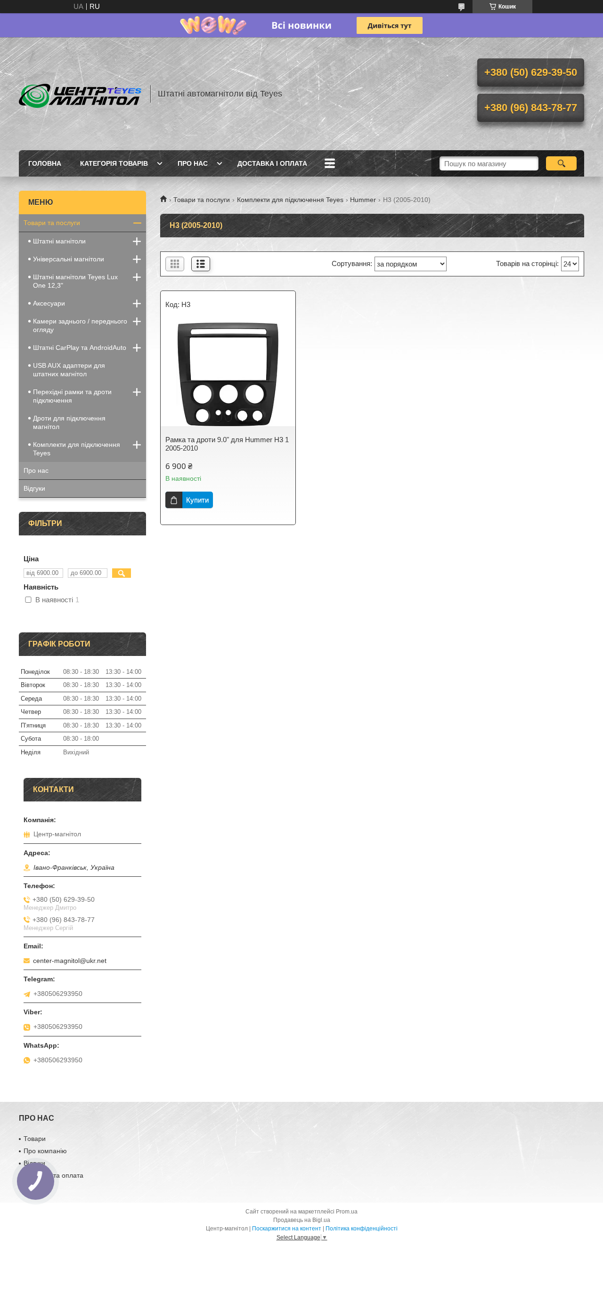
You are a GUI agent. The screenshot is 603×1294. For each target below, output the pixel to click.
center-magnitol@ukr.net (69, 960)
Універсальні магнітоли (68, 259)
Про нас (193, 163)
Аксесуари (49, 303)
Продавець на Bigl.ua (301, 1220)
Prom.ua (347, 1211)
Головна (44, 163)
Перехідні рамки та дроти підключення (72, 396)
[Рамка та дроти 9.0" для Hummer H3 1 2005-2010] (228, 374)
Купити (197, 500)
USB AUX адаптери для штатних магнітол (69, 370)
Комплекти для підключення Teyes (290, 199)
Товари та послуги (201, 199)
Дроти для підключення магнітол (69, 422)
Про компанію (45, 1151)
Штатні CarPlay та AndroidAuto (79, 347)
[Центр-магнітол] (80, 93)
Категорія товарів (114, 163)
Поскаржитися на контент (286, 1228)
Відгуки (34, 488)
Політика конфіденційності (362, 1228)
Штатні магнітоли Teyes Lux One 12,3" (75, 281)
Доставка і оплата (272, 163)
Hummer (363, 199)
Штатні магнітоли (59, 241)
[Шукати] (561, 163)
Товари (35, 1138)
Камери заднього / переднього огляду (80, 325)
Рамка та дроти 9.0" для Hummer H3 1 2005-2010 (227, 444)
